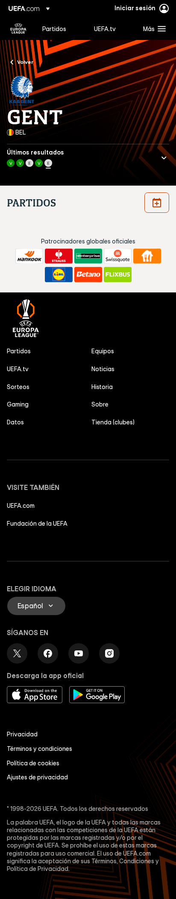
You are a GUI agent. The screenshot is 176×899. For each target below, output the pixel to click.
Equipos (102, 351)
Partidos (19, 351)
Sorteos (18, 387)
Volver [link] (25, 62)
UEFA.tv (18, 369)
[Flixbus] (118, 274)
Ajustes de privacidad (37, 777)
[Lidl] (59, 274)
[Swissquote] (118, 256)
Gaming (18, 404)
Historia (102, 387)
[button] (152, 28)
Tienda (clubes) (113, 422)
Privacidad (22, 734)
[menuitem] (61, 28)
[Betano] (88, 274)
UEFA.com (21, 505)
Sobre (100, 404)
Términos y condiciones (39, 748)
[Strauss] (59, 256)
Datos (15, 422)
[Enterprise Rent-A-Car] (88, 256)
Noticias (102, 369)
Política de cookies (33, 763)
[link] (54, 28)
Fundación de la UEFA (37, 523)
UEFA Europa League (18, 28)
